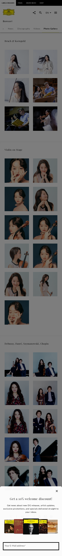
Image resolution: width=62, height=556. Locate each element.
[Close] (57, 491)
